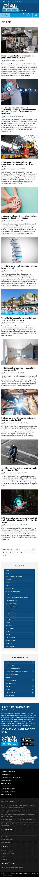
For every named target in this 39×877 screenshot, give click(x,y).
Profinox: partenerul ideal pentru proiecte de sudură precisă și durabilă (18, 419)
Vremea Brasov (10, 646)
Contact (19, 1)
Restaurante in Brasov (8, 791)
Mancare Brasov (6, 794)
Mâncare (8, 622)
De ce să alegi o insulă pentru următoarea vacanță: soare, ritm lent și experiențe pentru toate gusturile (19, 811)
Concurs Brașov (10, 588)
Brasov (3, 1)
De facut (8, 594)
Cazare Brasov (10, 582)
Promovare (11, 1)
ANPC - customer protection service (12, 867)
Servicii (8, 631)
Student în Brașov (10, 640)
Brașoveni (8, 573)
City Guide (8, 585)
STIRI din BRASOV (10, 637)
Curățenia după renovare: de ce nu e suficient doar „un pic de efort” (18, 369)
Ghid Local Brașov (11, 616)
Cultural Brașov (6, 780)
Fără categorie (10, 610)
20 (10, 552)
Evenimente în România (12, 607)
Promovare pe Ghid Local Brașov (11, 777)
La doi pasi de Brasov (12, 619)
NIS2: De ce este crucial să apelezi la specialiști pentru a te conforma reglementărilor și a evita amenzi (19, 520)
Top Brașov (9, 643)
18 (3, 552)
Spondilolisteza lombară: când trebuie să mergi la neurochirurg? (19, 267)
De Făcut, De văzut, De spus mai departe (17, 597)
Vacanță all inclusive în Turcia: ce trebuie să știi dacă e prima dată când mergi (19, 319)
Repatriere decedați (6, 842)
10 (27, 549)
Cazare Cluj (4, 834)
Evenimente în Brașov (11, 603)
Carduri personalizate (7, 839)
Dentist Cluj (4, 837)
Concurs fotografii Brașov (13, 591)
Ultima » (5, 555)
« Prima (16, 549)
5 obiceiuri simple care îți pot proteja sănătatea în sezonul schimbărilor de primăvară (19, 217)
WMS (2, 856)
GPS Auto (4, 859)
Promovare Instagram (7, 850)
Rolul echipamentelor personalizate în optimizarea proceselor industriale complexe (18, 815)
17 (34, 549)
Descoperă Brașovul (11, 600)
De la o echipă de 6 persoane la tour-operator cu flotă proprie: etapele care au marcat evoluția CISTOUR (18, 806)
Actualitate (9, 570)
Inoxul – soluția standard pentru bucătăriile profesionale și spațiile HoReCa (17, 57)
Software (8, 634)
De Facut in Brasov (7, 783)
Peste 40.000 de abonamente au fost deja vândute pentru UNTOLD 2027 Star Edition (19, 820)
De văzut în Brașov (7, 786)
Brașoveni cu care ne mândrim (14, 576)
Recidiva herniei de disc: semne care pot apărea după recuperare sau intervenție (19, 824)
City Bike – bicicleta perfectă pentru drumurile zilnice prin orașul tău (19, 469)
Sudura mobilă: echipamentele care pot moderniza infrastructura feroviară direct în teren (18, 164)
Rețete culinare (10, 628)
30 (21, 552)
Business (8, 579)
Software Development (7, 853)
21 (14, 552)
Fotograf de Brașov (11, 613)
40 (25, 552)
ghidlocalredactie (10, 60)
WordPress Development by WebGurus (27, 873)
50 (28, 552)
